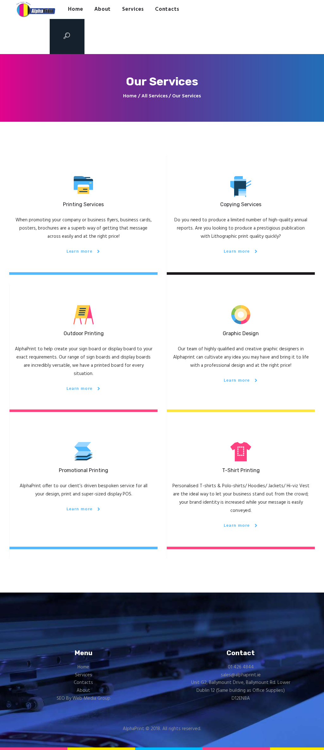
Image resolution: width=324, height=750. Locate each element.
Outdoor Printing (84, 333)
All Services (154, 96)
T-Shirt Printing (241, 470)
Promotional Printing (83, 470)
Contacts (83, 682)
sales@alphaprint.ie (241, 675)
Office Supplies (267, 690)
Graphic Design (241, 333)
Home (130, 96)
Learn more (79, 251)
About (83, 690)
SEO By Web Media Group (83, 698)
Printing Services (83, 204)
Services (83, 675)
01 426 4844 (241, 667)
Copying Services (240, 204)
